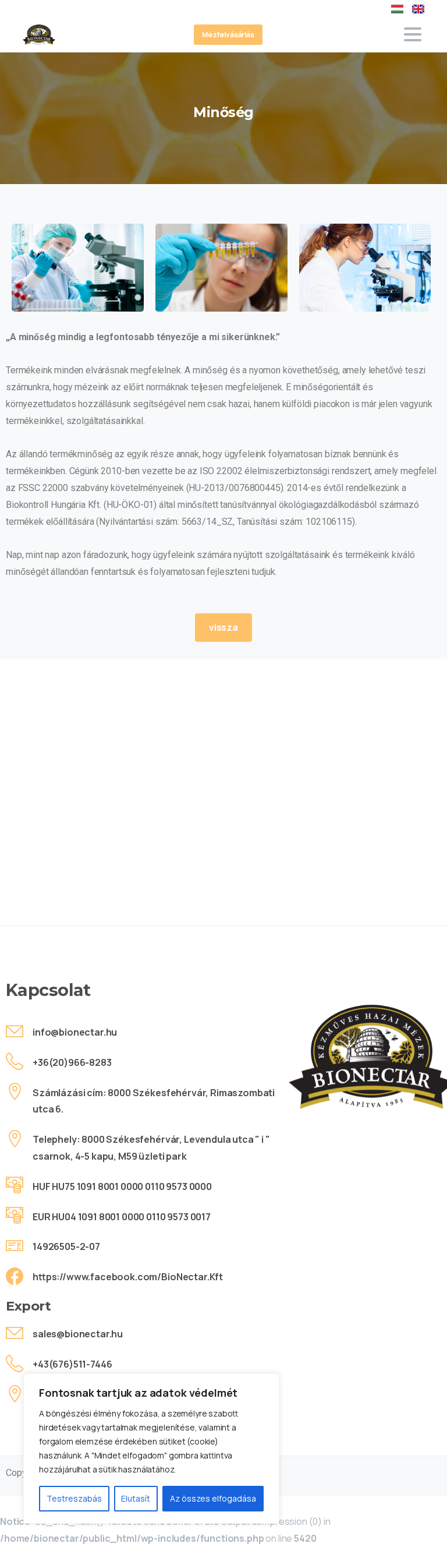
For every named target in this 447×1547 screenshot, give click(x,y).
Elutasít (135, 1498)
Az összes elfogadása (213, 1498)
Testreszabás (74, 1498)
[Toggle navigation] (412, 34)
